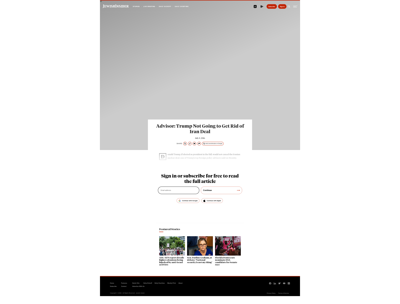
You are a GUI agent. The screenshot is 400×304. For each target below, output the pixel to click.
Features (124, 283)
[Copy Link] (190, 143)
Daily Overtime (160, 283)
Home (112, 283)
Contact (123, 286)
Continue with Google (190, 200)
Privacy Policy (271, 293)
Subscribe (271, 7)
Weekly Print (171, 283)
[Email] (194, 143)
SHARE (179, 143)
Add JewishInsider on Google (213, 144)
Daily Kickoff (147, 283)
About (180, 283)
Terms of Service (283, 293)
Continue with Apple (214, 200)
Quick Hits (135, 283)
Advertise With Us (138, 286)
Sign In (282, 7)
